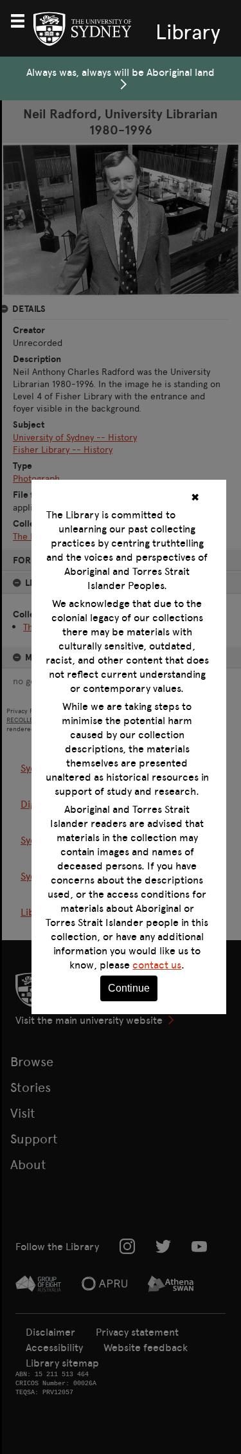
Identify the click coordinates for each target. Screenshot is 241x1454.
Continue (129, 988)
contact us (156, 965)
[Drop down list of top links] (23, 19)
